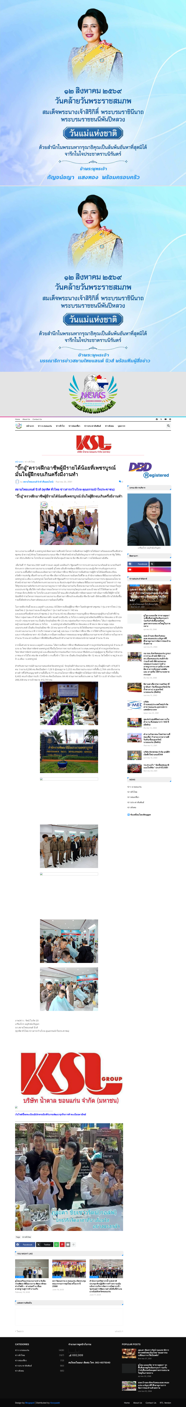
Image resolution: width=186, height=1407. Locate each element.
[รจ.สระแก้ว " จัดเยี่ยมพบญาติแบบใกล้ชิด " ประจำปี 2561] (134, 768)
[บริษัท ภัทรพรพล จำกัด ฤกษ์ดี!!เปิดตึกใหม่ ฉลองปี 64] (134, 755)
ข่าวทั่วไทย (30, 462)
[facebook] (157, 419)
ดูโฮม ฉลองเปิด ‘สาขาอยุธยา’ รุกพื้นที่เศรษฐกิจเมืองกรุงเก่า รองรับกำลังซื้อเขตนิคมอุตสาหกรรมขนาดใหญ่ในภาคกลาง (157, 620)
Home (17, 419)
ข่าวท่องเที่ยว (74, 426)
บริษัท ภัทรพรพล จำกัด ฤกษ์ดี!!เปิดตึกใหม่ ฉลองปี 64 (157, 753)
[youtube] (166, 419)
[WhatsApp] (56, 1244)
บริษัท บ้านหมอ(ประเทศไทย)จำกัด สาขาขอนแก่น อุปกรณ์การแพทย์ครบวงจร (156, 705)
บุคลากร (121, 426)
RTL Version (165, 1402)
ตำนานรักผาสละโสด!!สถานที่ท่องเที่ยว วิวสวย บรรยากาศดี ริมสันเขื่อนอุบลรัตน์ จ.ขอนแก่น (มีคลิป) (157, 738)
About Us (26, 419)
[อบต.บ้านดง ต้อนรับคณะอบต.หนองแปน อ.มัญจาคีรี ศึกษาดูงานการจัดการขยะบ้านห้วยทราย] (134, 639)
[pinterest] (170, 419)
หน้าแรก (30, 426)
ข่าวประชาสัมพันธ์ (92, 426)
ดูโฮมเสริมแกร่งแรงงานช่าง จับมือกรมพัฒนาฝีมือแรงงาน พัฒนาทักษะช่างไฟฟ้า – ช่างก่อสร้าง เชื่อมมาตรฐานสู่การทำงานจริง (30, 1285)
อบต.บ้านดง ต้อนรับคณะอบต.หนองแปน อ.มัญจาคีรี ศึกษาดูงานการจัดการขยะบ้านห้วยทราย (157, 640)
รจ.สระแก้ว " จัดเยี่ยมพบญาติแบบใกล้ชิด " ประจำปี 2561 (156, 766)
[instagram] (160, 569)
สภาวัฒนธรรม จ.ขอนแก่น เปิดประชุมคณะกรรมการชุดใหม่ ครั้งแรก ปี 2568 (69, 1283)
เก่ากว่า (118, 1331)
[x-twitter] (161, 419)
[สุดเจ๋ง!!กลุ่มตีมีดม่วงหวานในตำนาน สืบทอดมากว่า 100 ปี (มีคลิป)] (134, 722)
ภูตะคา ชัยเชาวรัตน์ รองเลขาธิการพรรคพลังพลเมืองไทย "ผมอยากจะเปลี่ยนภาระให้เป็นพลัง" (153, 1352)
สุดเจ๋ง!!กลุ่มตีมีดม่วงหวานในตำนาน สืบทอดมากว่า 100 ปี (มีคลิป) (156, 722)
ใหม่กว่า (20, 1331)
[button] (168, 425)
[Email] (67, 1244)
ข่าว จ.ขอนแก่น (45, 426)
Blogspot (29, 1402)
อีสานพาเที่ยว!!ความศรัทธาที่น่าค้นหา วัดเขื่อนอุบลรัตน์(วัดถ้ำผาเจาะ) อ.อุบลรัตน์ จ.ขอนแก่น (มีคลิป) (157, 688)
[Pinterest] (62, 1244)
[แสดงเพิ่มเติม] (73, 1244)
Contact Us (37, 419)
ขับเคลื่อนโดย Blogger (140, 814)
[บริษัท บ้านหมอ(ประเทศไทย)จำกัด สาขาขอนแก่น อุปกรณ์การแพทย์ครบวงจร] (134, 705)
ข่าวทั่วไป (60, 426)
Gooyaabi (55, 1402)
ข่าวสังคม (109, 426)
